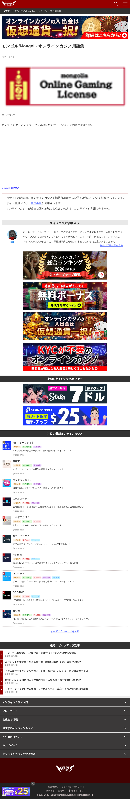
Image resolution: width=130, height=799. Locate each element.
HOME (6, 11)
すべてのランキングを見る (65, 631)
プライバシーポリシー (72, 787)
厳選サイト (63, 791)
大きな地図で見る (10, 188)
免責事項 (36, 203)
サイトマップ (77, 791)
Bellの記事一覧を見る (111, 245)
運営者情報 (53, 787)
